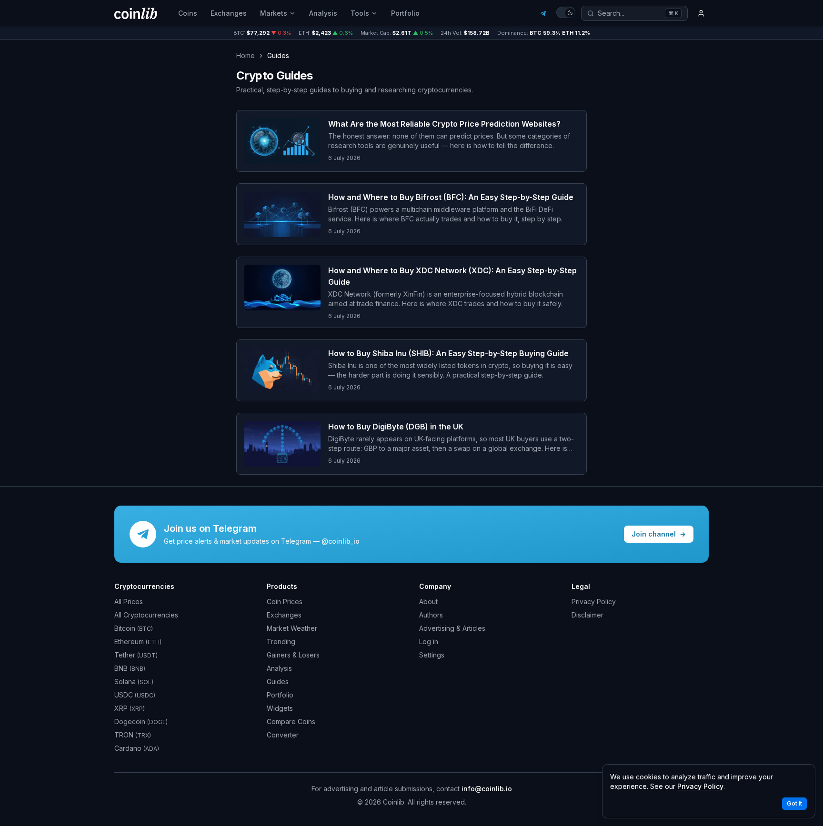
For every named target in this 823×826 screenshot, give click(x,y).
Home (245, 55)
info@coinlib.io (487, 789)
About (428, 601)
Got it (794, 803)
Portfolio (405, 13)
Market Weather (292, 628)
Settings (431, 655)
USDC (134, 695)
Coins (187, 13)
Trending (281, 641)
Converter (283, 735)
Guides (278, 681)
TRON (132, 735)
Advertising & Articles (452, 628)
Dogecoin (141, 721)
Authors (431, 615)
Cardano (136, 748)
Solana (133, 681)
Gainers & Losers (293, 655)
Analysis (323, 13)
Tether (136, 655)
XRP (129, 708)
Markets (273, 13)
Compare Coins (291, 721)
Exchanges (229, 13)
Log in (428, 641)
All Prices (128, 601)
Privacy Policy (594, 601)
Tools (360, 13)
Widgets (280, 708)
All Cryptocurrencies (146, 615)
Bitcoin (133, 628)
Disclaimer (587, 615)
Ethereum (137, 641)
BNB (129, 668)
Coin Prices (284, 601)
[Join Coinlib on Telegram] (543, 13)
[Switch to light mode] (565, 12)
